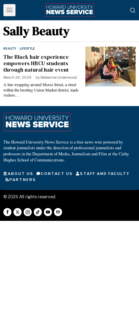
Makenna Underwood (58, 77)
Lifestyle (27, 48)
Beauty (9, 48)
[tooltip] (7, 212)
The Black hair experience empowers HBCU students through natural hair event (36, 63)
